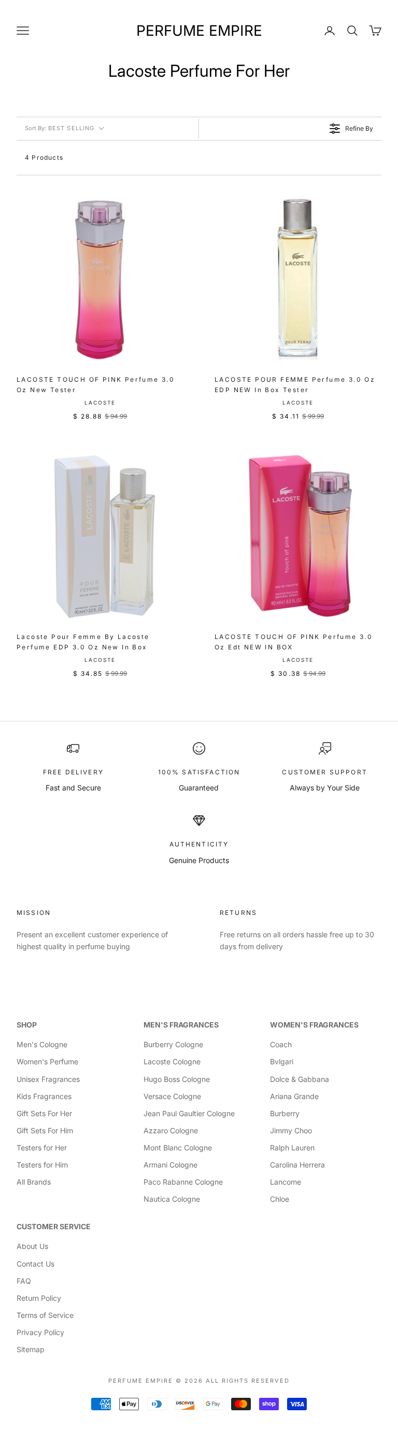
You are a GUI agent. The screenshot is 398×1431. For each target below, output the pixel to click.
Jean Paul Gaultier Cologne (189, 1113)
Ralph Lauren (292, 1147)
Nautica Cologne (172, 1198)
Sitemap (31, 1349)
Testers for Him (42, 1164)
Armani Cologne (170, 1164)
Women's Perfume (47, 1061)
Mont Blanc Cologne (178, 1147)
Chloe (279, 1198)
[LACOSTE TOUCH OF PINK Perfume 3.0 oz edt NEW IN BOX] (298, 536)
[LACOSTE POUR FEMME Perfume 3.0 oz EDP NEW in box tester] (298, 279)
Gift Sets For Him (45, 1130)
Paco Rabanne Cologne (183, 1181)
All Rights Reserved (248, 1380)
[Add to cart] (171, 353)
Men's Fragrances (181, 1024)
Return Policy (39, 1298)
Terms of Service (45, 1315)
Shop (27, 1024)
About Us (32, 1246)
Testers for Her (42, 1147)
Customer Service (54, 1226)
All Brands (34, 1181)
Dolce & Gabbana (299, 1079)
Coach (281, 1044)
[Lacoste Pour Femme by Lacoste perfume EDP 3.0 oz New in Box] (100, 536)
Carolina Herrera (297, 1164)
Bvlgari (281, 1061)
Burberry (285, 1113)
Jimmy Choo (291, 1130)
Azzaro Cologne (171, 1130)
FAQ (24, 1280)
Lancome (285, 1181)
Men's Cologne (42, 1044)
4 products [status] (44, 157)
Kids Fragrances (44, 1096)
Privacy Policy (40, 1332)
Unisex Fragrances (48, 1079)
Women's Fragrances (314, 1024)
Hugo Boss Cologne (177, 1079)
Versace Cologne (172, 1096)
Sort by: (59, 128)
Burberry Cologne (173, 1044)
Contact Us (35, 1263)
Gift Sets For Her (44, 1113)
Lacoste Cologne (172, 1061)
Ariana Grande (294, 1096)
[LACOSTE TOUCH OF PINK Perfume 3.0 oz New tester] (100, 279)
